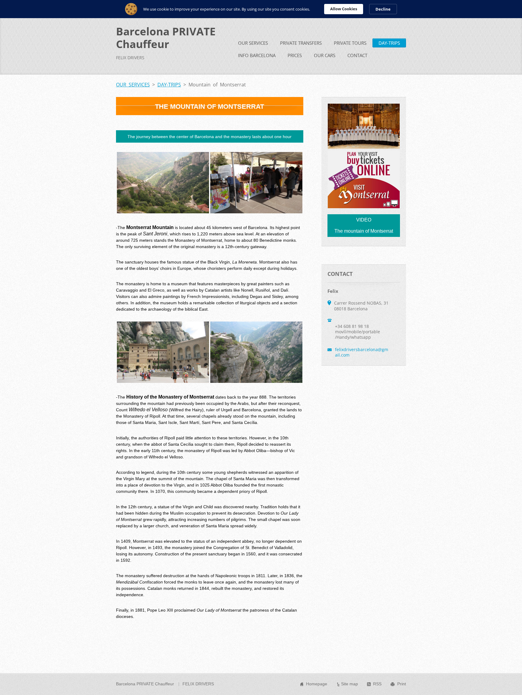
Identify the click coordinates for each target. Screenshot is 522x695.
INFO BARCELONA (257, 55)
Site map (349, 683)
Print (401, 683)
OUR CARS (324, 55)
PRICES (295, 55)
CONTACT (357, 55)
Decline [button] (383, 9)
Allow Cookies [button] (343, 8)
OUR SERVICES (253, 43)
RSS (377, 683)
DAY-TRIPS (389, 43)
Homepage (316, 683)
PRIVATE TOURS (350, 43)
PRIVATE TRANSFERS (301, 43)
